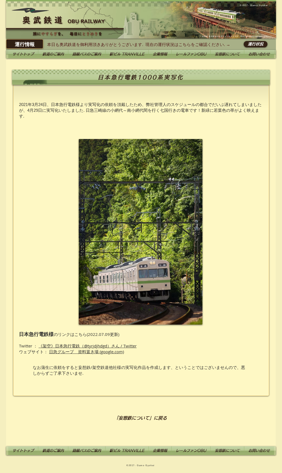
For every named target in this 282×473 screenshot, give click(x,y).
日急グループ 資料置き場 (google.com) (86, 351)
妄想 (204, 36)
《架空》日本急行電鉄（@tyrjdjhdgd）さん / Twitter (88, 346)
